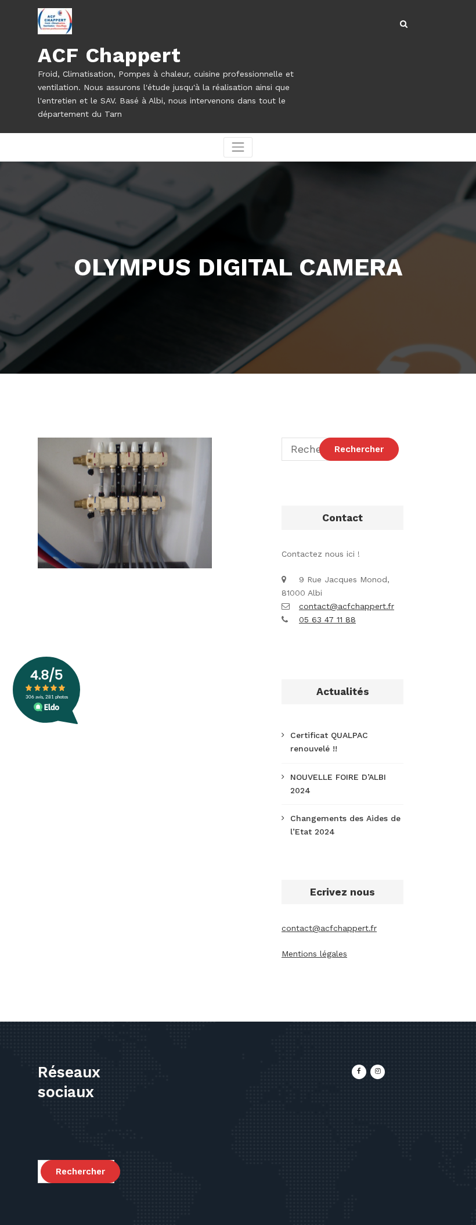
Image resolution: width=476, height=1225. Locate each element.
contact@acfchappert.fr (346, 606)
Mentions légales (314, 953)
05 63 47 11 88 (327, 619)
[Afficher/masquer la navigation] (237, 147)
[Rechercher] (404, 24)
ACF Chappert (109, 55)
